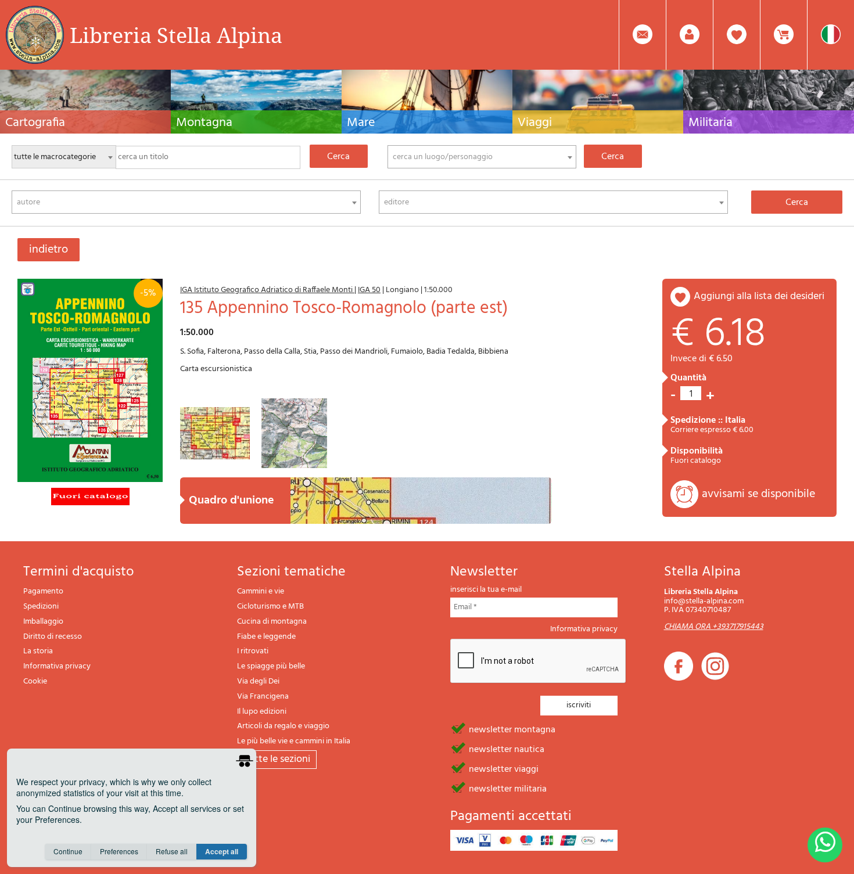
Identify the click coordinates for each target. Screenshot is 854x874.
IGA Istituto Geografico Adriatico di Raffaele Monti (267, 290)
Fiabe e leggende (266, 637)
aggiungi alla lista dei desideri (759, 296)
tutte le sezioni (276, 759)
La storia (38, 651)
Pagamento (43, 591)
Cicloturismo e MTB (270, 606)
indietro (48, 249)
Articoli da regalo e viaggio (283, 726)
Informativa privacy (57, 666)
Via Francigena (263, 696)
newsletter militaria (508, 788)
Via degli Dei (258, 681)
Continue (67, 851)
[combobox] (481, 156)
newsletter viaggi (504, 768)
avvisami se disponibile (758, 494)
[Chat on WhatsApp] (825, 845)
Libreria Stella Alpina (176, 35)
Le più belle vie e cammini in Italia (293, 741)
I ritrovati (252, 651)
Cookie (35, 681)
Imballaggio (43, 622)
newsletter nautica (506, 748)
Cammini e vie (260, 591)
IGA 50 (369, 290)
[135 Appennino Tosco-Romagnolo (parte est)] (90, 380)
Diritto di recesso (52, 637)
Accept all (221, 851)
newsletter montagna (512, 728)
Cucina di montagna (272, 622)
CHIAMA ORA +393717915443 (713, 627)
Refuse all (172, 851)
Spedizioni (41, 606)
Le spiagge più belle (271, 666)
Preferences (119, 851)
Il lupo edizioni (261, 712)
